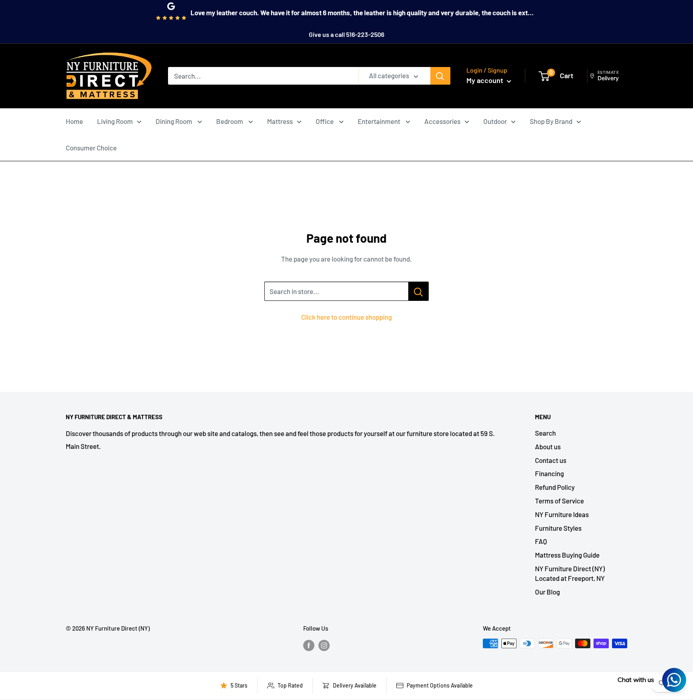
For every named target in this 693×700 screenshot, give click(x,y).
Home (74, 121)
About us (548, 446)
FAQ (541, 541)
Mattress (280, 121)
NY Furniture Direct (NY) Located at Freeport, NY (570, 573)
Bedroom (230, 121)
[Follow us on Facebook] (308, 645)
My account (485, 80)
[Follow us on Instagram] (324, 645)
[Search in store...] (418, 291)
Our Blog (547, 592)
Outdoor (495, 121)
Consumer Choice (91, 148)
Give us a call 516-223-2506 (346, 34)
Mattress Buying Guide (567, 555)
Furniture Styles (558, 528)
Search (545, 433)
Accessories (442, 121)
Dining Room (174, 121)
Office (325, 121)
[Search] (440, 76)
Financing (549, 473)
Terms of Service (559, 501)
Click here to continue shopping (346, 317)
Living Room (115, 121)
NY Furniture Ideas (562, 514)
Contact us (550, 460)
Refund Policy (555, 487)
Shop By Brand (551, 121)
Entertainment (379, 121)
